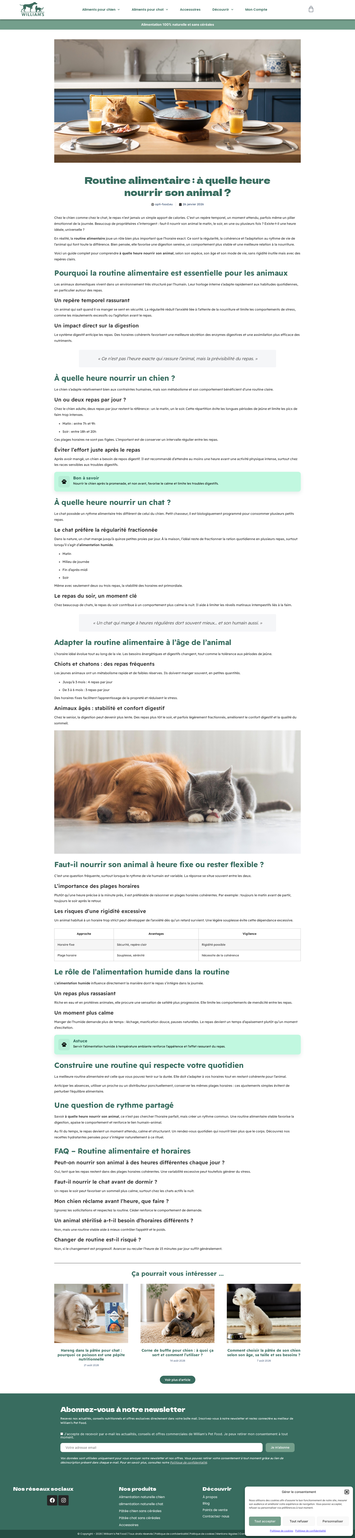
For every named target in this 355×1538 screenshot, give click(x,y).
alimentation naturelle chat (141, 1504)
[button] (347, 1492)
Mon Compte (256, 9)
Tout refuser (299, 1521)
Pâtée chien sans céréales (140, 1511)
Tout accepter (264, 1521)
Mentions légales (226, 1534)
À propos (210, 1497)
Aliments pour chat (148, 9)
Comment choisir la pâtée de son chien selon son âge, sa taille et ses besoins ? (263, 1352)
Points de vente (215, 1510)
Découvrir (220, 9)
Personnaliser (333, 1521)
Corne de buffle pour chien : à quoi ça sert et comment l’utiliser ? (177, 1352)
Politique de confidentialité (310, 1530)
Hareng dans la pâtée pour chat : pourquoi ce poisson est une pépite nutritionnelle (91, 1355)
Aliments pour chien (98, 9)
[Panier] (312, 9)
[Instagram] (63, 1500)
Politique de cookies (281, 1530)
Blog (206, 1503)
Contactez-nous (216, 1516)
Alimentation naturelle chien (142, 1497)
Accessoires (190, 9)
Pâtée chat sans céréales (139, 1518)
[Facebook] (52, 1500)
